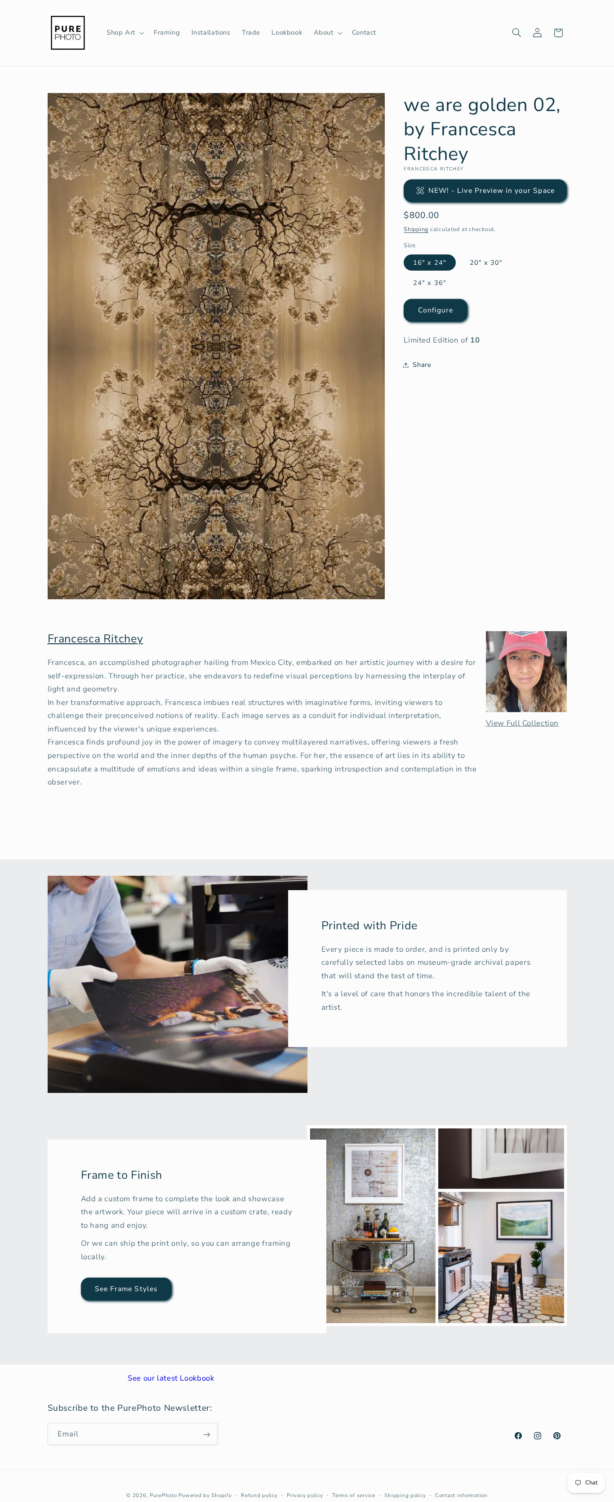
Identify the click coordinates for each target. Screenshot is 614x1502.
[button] (124, 33)
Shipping (416, 229)
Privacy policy (305, 1495)
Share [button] (422, 364)
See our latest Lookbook (171, 1378)
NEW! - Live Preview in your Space (491, 191)
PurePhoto (163, 1495)
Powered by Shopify (204, 1495)
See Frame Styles (126, 1289)
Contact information (461, 1495)
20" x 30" (486, 262)
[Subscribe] (206, 1434)
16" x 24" (429, 262)
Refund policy (259, 1495)
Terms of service (353, 1495)
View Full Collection (522, 723)
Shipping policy (405, 1495)
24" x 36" (429, 282)
